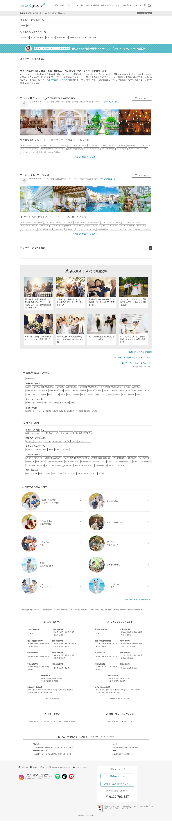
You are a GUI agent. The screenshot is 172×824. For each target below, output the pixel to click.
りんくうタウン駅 (38, 411)
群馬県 (66, 646)
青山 (29, 690)
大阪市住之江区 (71, 387)
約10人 (28, 473)
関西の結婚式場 (47, 610)
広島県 (30, 667)
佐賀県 (48, 678)
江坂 (45, 403)
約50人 (54, 473)
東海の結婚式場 (32, 652)
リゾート (74, 441)
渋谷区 (44, 690)
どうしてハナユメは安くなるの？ (138, 363)
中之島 (39, 403)
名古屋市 (70, 690)
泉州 (72, 403)
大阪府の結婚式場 (61, 610)
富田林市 (76, 394)
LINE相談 (65, 721)
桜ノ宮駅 (79, 411)
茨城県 (55, 646)
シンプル (66, 441)
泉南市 (138, 394)
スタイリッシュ (84, 441)
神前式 (44, 449)
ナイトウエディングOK (116, 465)
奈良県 (55, 658)
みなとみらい (57, 690)
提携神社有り (132, 458)
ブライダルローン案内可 (55, 461)
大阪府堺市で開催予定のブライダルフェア (134, 357)
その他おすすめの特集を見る (138, 599)
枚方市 (121, 390)
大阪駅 (55, 411)
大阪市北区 (82, 387)
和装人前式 (65, 449)
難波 (61, 403)
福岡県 (43, 678)
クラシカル (47, 441)
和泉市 (50, 394)
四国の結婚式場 (57, 664)
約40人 (48, 473)
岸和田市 (43, 394)
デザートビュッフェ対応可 (142, 461)
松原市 (69, 394)
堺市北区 (68, 390)
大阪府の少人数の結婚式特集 (139, 352)
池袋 (39, 690)
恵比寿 (34, 690)
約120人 (101, 473)
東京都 (55, 643)
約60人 (60, 473)
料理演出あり (68, 465)
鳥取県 (30, 669)
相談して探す (65, 5)
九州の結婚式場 (45, 675)
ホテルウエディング (66, 433)
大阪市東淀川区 (38, 387)
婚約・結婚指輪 (113, 721)
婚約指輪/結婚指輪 (92, 5)
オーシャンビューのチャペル (84, 465)
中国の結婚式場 (32, 664)
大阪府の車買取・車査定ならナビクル (125, 747)
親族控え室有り (86, 461)
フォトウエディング (125, 721)
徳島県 (61, 668)
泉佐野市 (90, 394)
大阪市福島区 (42, 390)
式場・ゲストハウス (33, 433)
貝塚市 (97, 394)
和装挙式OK (25, 37)
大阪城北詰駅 (69, 411)
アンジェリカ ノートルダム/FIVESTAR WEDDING (47, 98)
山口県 (41, 667)
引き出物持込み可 (125, 461)
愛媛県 (66, 668)
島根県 (47, 667)
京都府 (66, 655)
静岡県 (47, 656)
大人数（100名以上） (72, 461)
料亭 (85, 433)
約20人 (35, 473)
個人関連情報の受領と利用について (61, 767)
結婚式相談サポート (35, 721)
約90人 (80, 473)
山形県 (61, 635)
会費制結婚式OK (62, 37)
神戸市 (40, 692)
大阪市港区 (126, 387)
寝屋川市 (35, 394)
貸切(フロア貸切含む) (82, 458)
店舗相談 (46, 721)
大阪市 (28, 387)
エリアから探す (52, 5)
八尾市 (28, 394)
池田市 (83, 394)
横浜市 (49, 690)
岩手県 (55, 635)
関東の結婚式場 (57, 641)
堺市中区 (99, 390)
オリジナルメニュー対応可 (35, 465)
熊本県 (59, 678)
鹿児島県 (55, 681)
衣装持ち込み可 (112, 461)
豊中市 (128, 390)
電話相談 (72, 721)
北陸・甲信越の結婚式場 (35, 641)
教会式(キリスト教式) (33, 449)
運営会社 (35, 767)
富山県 (47, 643)
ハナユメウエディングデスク (57, 80)
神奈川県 (67, 643)
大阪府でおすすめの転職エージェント (125, 754)
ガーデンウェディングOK (78, 37)
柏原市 (124, 394)
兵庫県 (61, 655)
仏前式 (57, 449)
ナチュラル (37, 441)
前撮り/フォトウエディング (111, 5)
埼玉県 (73, 643)
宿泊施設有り (57, 458)
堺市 (61, 390)
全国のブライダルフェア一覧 (120, 698)
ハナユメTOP (24, 767)
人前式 (51, 449)
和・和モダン (57, 441)
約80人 (73, 473)
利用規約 (44, 767)
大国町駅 (94, 411)
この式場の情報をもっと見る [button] (84, 157)
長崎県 (54, 678)
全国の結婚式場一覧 (52, 698)
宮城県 (55, 632)
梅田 (28, 25)
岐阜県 (36, 656)
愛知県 (30, 656)
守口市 (56, 394)
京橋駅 (28, 411)
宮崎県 (48, 681)
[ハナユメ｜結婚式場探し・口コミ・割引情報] (33, 5)
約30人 (41, 473)
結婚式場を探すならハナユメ (30, 610)
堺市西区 (91, 390)
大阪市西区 (136, 387)
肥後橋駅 (87, 411)
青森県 (66, 632)
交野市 (110, 394)
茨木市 (147, 390)
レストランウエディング (49, 433)
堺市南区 (75, 390)
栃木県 (61, 646)
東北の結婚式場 (57, 629)
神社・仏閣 (78, 433)
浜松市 (30, 692)
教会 (90, 433)
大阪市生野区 (59, 387)
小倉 (50, 692)
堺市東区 (107, 390)
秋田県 (72, 632)
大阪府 (55, 655)
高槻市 (134, 390)
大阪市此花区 (53, 390)
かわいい (29, 441)
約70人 (67, 473)
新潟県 (41, 643)
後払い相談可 (50, 37)
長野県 (36, 643)
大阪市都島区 (104, 387)
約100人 (87, 473)
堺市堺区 (83, 390)
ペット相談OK (143, 458)
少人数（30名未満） (37, 37)
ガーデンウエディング (33, 458)
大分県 (43, 681)
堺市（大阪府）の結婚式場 (79, 610)
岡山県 (36, 667)
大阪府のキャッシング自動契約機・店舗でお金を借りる (52, 754)
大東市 (63, 394)
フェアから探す (78, 5)
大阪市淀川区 (49, 387)
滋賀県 (72, 655)
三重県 (41, 656)
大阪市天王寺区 (31, 390)
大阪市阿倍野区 (93, 387)
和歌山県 (62, 658)
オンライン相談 (56, 721)
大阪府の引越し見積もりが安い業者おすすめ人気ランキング (54, 747)
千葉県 (61, 643)
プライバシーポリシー (81, 767)
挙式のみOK (93, 37)
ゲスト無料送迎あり (119, 458)
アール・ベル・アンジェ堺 (34, 175)
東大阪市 (114, 390)
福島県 (61, 632)
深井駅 (48, 411)
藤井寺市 (131, 394)
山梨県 (30, 643)
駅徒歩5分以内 (68, 458)
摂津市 (104, 394)
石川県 (30, 646)
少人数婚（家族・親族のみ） (101, 458)
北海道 (30, 633)
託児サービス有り (99, 461)
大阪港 (66, 403)
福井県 (36, 646)
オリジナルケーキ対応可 (54, 465)
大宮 (64, 690)
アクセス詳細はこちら (111, 102)
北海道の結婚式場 (33, 629)
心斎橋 (55, 403)
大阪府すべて (30, 378)
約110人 (94, 473)
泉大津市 (117, 394)
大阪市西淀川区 (116, 387)
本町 (50, 403)
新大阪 (23, 25)
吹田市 (140, 390)
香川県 (55, 668)
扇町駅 (61, 411)
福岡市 (45, 692)
